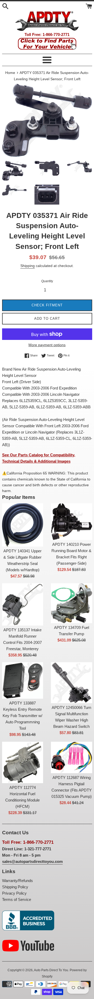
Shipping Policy (15, 887)
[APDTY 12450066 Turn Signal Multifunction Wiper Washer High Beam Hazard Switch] (71, 682)
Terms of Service (16, 899)
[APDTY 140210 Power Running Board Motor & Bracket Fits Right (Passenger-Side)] (71, 521)
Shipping (27, 266)
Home (10, 73)
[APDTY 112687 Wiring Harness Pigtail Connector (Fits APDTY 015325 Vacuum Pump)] (71, 757)
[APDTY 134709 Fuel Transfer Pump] (71, 603)
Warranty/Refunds (17, 880)
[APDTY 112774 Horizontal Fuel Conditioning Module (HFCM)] (22, 762)
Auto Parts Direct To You (51, 970)
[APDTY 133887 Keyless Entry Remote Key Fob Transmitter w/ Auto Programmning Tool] (22, 680)
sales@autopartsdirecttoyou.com (32, 861)
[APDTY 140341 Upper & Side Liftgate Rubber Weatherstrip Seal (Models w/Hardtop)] (22, 525)
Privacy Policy (14, 893)
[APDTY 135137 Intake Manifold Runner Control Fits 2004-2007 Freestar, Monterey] (22, 604)
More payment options (47, 345)
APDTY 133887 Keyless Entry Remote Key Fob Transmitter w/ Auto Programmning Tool (22, 715)
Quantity (47, 281)
